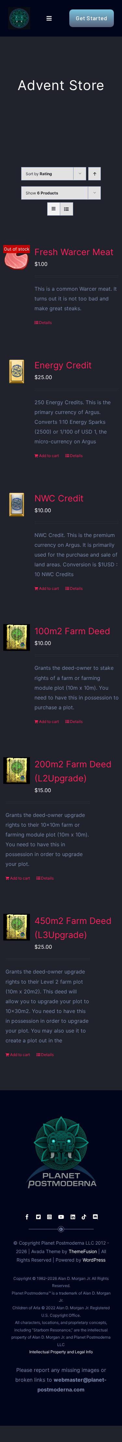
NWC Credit (59, 498)
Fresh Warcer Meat (74, 252)
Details (45, 322)
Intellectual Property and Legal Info (61, 1351)
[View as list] (66, 209)
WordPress (94, 1260)
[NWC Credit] (16, 504)
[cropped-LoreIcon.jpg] (19, 10)
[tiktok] (84, 1217)
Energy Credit (63, 365)
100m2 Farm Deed (72, 631)
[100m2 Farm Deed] (16, 637)
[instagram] (49, 1217)
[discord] (95, 1217)
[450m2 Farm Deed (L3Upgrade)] (16, 927)
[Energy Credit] (16, 371)
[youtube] (61, 1217)
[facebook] (27, 1217)
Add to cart (49, 455)
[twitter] (38, 1217)
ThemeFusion (83, 1251)
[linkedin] (73, 1217)
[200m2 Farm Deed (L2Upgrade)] (16, 770)
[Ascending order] (94, 173)
